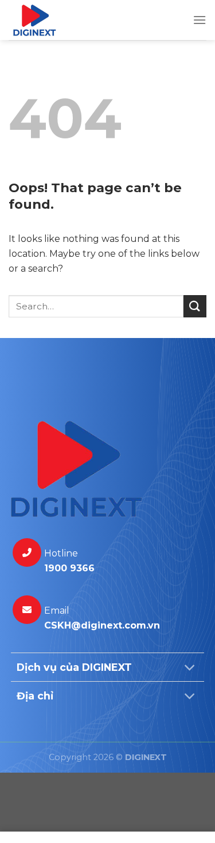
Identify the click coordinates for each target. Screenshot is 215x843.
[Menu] (199, 20)
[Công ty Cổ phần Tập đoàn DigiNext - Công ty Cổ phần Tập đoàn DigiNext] (92, 20)
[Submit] (194, 306)
